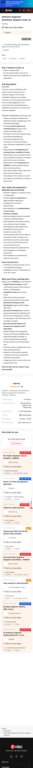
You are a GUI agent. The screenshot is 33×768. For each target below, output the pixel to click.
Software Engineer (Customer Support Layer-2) (17, 734)
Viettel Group (13, 512)
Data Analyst (10, 546)
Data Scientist (10, 520)
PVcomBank (12, 538)
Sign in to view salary (14, 27)
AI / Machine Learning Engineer (15, 648)
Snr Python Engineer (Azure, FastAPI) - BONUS (15, 457)
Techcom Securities (15, 613)
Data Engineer (10, 572)
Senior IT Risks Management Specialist (15, 483)
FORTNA (16, 384)
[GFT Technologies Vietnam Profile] (5, 587)
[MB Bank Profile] (5, 488)
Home (4, 728)
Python (5, 58)
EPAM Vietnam (13, 462)
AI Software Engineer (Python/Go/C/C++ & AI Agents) (13, 635)
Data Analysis (13, 58)
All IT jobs (7, 731)
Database (22, 58)
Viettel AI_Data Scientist (13, 508)
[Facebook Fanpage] (17, 757)
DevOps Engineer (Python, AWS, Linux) (14, 608)
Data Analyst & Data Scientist (15, 583)
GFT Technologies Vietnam (17, 587)
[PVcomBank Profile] (5, 538)
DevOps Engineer (11, 622)
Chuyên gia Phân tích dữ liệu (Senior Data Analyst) (15, 532)
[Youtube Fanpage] (21, 757)
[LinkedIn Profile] (12, 757)
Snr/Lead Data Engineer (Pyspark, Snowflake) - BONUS (16, 558)
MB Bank (11, 488)
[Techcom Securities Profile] (5, 613)
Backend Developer (12, 471)
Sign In (29, 10)
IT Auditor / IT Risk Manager (15, 497)
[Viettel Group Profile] (5, 512)
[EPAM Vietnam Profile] (5, 462)
